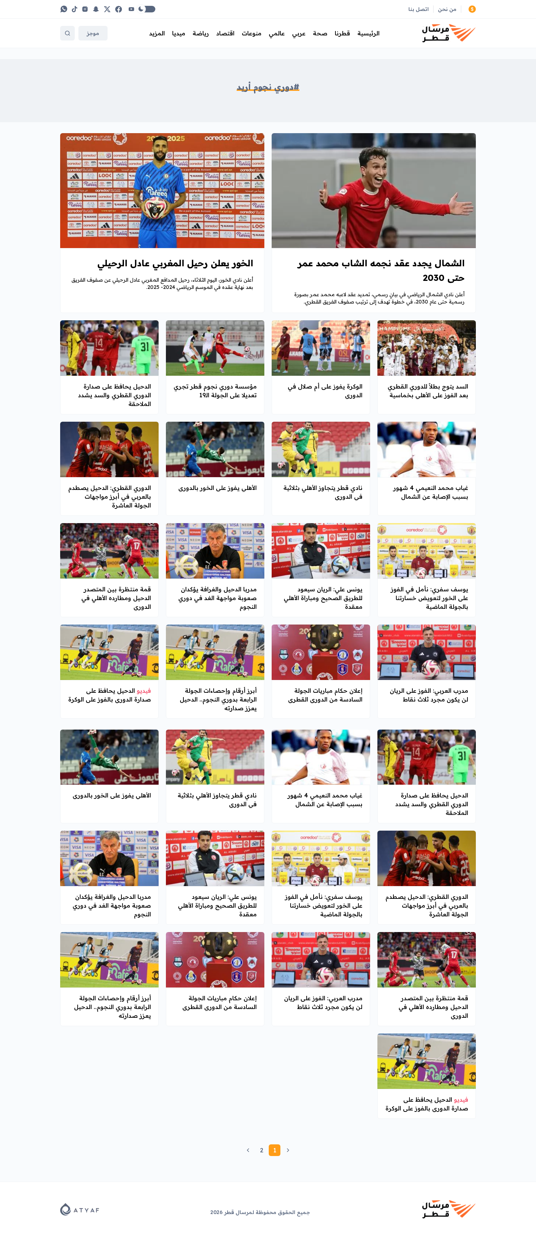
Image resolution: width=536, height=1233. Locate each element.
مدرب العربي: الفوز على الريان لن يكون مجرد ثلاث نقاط (429, 695)
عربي (299, 33)
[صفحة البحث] (67, 33)
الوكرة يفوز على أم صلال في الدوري (325, 391)
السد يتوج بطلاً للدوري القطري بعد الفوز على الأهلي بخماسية (428, 391)
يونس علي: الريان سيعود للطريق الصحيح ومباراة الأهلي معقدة (323, 597)
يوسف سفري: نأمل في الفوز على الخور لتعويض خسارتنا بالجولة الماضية (429, 597)
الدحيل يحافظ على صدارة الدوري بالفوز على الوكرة (109, 695)
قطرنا (342, 33)
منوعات (251, 33)
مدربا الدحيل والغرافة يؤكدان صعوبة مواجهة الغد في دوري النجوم (217, 597)
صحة (320, 33)
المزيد (157, 33)
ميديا (178, 33)
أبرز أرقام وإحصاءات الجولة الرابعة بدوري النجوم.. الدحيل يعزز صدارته (218, 699)
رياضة (201, 33)
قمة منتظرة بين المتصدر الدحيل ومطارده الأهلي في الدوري (116, 597)
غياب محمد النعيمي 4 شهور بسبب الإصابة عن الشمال (430, 492)
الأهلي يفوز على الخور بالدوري (217, 487)
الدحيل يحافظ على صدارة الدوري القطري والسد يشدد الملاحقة (114, 395)
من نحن (447, 9)
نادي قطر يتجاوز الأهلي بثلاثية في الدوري (322, 492)
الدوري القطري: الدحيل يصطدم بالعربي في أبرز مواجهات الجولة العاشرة (109, 496)
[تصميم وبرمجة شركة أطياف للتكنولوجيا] (79, 1209)
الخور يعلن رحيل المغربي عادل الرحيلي (175, 263)
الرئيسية (368, 33)
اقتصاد (225, 33)
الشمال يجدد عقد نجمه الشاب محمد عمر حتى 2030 (381, 270)
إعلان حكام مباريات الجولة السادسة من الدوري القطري (325, 695)
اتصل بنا (418, 9)
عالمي (277, 33)
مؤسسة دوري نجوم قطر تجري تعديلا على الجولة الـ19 (215, 391)
